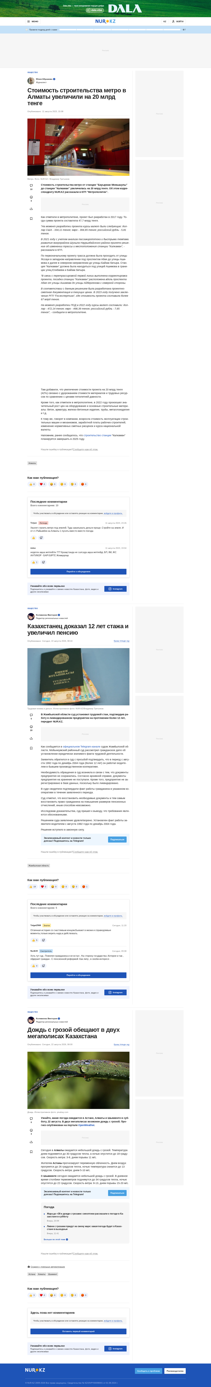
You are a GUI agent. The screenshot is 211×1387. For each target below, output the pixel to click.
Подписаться (117, 839)
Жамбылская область (39, 865)
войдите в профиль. (113, 513)
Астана (32, 1274)
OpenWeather (86, 1125)
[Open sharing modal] (31, 208)
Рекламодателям (175, 1371)
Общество (32, 72)
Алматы (32, 463)
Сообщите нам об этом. (85, 449)
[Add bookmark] (31, 218)
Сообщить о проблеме (148, 1371)
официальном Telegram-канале (81, 746)
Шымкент (52, 1274)
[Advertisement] (105, 50)
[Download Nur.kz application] (105, 8)
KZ (164, 21)
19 (34, 886)
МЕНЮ (35, 21)
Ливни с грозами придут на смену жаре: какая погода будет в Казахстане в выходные (84, 1227)
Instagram (117, 589)
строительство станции (97, 435)
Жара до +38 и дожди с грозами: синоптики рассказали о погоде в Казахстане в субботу (85, 1215)
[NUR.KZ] (105, 21)
